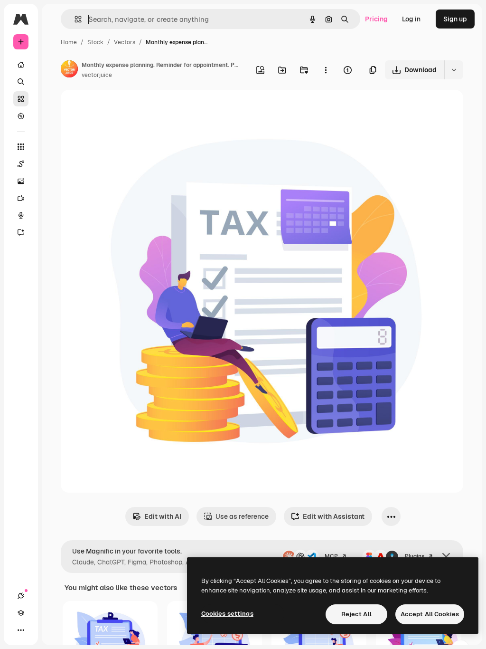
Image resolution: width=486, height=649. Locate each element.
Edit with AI (162, 516)
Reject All (356, 614)
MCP (331, 556)
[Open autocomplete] (74, 19)
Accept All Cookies (430, 614)
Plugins (414, 556)
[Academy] (20, 612)
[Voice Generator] (20, 215)
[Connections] (20, 595)
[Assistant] (20, 232)
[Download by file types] (453, 69)
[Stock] (20, 98)
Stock (95, 42)
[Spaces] (20, 164)
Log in (411, 19)
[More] (20, 630)
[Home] (20, 64)
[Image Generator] (20, 181)
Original (121, 108)
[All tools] (20, 146)
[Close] (446, 557)
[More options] (325, 69)
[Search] (20, 81)
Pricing (376, 19)
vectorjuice (97, 75)
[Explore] (20, 116)
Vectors (124, 42)
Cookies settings (227, 614)
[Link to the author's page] (69, 70)
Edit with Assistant (333, 516)
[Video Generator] (20, 198)
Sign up (455, 19)
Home (69, 42)
